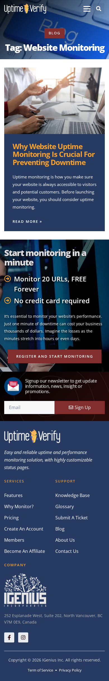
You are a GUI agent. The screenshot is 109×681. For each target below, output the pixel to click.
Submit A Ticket (71, 518)
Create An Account (23, 529)
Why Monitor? (19, 506)
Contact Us (67, 551)
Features (13, 495)
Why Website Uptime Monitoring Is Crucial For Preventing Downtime (54, 154)
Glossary (64, 506)
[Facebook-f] (9, 637)
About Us (65, 540)
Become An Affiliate (24, 551)
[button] (87, 9)
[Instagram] (23, 637)
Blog (60, 529)
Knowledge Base (72, 495)
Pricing (11, 518)
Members (14, 540)
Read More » (27, 221)
